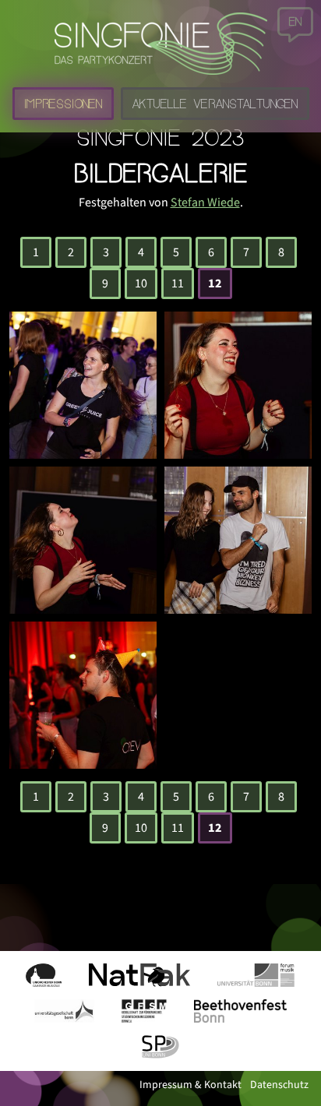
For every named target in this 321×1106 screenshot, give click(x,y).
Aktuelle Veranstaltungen (215, 103)
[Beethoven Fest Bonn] (240, 1011)
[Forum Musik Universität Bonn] (256, 975)
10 (141, 283)
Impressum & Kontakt (191, 1085)
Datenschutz (279, 1085)
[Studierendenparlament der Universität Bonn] (160, 1046)
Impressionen (63, 103)
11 (177, 283)
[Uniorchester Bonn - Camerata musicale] (44, 975)
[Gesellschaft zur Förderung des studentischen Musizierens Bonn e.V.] (144, 1011)
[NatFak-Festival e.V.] (139, 975)
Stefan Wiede (205, 202)
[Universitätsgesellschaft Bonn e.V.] (64, 1011)
